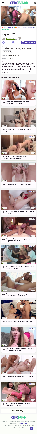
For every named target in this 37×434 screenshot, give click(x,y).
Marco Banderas (13, 55)
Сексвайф (6, 48)
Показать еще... (18, 411)
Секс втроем (7, 51)
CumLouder (10, 58)
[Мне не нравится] (19, 38)
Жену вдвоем (26, 48)
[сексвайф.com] (19, 3)
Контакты (22, 431)
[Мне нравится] (3, 38)
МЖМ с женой (15, 48)
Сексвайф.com (22, 423)
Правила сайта (11, 431)
